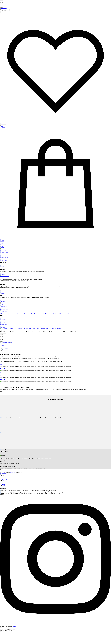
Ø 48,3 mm (2, 379)
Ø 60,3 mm (2, 383)
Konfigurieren (5, 629)
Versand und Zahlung (5, 479)
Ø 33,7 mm (2, 372)
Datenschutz (3, 484)
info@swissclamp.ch (3, 473)
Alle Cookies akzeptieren (11, 629)
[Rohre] (35, 313)
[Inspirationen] (30, 328)
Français (1, 7)
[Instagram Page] (55, 621)
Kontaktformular (7, 474)
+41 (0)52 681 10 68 (13, 472)
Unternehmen (4, 486)
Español (1, 5)
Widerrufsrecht (4, 623)
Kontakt (3, 480)
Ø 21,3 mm (2, 364)
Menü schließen (4, 124)
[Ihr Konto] (0, 123)
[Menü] (0, 9)
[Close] (0, 631)
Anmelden (1, 126)
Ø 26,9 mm (2, 368)
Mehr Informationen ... (27, 628)
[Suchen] (9, 10)
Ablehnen (2, 629)
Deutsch (1, 2)
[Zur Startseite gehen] (3, 8)
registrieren (3, 127)
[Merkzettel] (55, 122)
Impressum (3, 485)
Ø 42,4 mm (2, 375)
